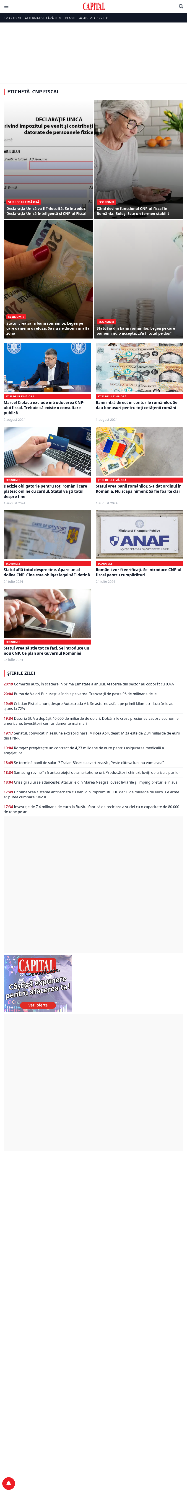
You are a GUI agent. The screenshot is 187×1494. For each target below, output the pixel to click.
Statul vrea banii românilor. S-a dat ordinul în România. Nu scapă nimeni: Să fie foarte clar (139, 488)
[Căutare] (181, 6)
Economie (12, 480)
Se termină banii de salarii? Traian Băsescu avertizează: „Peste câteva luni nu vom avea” (89, 762)
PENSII (70, 18)
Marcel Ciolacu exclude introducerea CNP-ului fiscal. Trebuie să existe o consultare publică (44, 408)
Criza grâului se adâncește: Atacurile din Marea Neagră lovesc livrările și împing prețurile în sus (95, 782)
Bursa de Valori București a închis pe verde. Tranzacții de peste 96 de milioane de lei (86, 693)
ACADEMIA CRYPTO (94, 18)
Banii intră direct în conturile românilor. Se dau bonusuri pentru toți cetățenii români (136, 405)
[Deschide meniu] (6, 6)
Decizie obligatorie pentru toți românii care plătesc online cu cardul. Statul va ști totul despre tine (45, 491)
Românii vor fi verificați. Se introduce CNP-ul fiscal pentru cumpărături (138, 572)
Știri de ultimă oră (19, 396)
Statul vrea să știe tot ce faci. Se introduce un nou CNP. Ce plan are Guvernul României (46, 650)
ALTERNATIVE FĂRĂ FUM (43, 18)
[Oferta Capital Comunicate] (93, 983)
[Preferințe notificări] (8, 1483)
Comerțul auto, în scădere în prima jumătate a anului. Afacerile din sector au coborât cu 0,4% (94, 684)
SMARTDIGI (12, 18)
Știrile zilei (21, 673)
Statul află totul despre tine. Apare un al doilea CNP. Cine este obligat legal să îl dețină (47, 572)
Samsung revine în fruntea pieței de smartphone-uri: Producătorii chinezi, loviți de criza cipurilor (97, 772)
